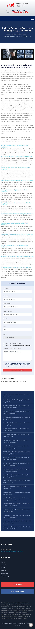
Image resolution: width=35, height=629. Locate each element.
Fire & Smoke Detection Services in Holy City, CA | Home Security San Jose (17, 412)
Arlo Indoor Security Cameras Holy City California (16, 156)
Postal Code (6, 319)
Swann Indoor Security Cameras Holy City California (14, 246)
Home (8, 34)
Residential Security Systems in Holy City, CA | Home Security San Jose (16, 447)
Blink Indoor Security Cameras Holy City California (17, 181)
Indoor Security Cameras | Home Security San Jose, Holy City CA (16, 429)
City (4, 326)
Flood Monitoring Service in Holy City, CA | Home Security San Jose (17, 481)
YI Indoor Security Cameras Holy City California (16, 268)
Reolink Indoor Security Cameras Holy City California (14, 224)
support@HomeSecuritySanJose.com (15, 381)
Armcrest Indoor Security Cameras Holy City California (15, 168)
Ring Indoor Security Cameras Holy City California (17, 234)
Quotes (3, 568)
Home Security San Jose (16, 623)
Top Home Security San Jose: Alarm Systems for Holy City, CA (16, 395)
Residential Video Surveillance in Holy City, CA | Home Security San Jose (16, 504)
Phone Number (7, 311)
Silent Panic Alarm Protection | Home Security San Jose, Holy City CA (17, 522)
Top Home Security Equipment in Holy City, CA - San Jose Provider (16, 510)
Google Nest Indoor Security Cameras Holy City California (16, 203)
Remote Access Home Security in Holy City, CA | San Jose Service (17, 493)
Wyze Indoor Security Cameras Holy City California (17, 256)
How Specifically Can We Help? (12, 348)
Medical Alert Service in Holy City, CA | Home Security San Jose (16, 435)
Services (3, 570)
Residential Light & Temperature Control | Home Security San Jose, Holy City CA (17, 499)
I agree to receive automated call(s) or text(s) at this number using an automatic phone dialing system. (18, 365)
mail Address (7, 303)
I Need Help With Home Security (14, 343)
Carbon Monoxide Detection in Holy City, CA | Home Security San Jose (16, 458)
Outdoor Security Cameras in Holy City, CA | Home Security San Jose (15, 441)
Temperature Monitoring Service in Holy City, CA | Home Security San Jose (17, 528)
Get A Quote (17, 584)
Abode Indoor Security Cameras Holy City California (14, 146)
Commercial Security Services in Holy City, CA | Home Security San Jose (16, 464)
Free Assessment (17, 592)
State (4, 334)
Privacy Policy (5, 576)
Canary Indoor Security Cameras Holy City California (14, 190)
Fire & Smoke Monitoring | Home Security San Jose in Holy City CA (16, 476)
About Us (3, 565)
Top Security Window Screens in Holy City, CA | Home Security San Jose (16, 516)
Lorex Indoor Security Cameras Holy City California (17, 214)
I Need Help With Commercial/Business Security (18, 345)
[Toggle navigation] (32, 18)
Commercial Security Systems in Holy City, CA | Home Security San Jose (16, 406)
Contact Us (4, 573)
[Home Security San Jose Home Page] (17, 4)
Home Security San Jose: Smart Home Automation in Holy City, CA (17, 418)
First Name (6, 288)
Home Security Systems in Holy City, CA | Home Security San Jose (17, 424)
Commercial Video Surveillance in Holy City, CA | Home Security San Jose (16, 470)
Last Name (6, 296)
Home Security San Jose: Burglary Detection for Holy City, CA (16, 401)
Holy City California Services (19, 34)
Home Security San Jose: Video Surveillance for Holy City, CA (16, 487)
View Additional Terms (20, 366)
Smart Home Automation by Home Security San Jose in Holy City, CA (16, 453)
